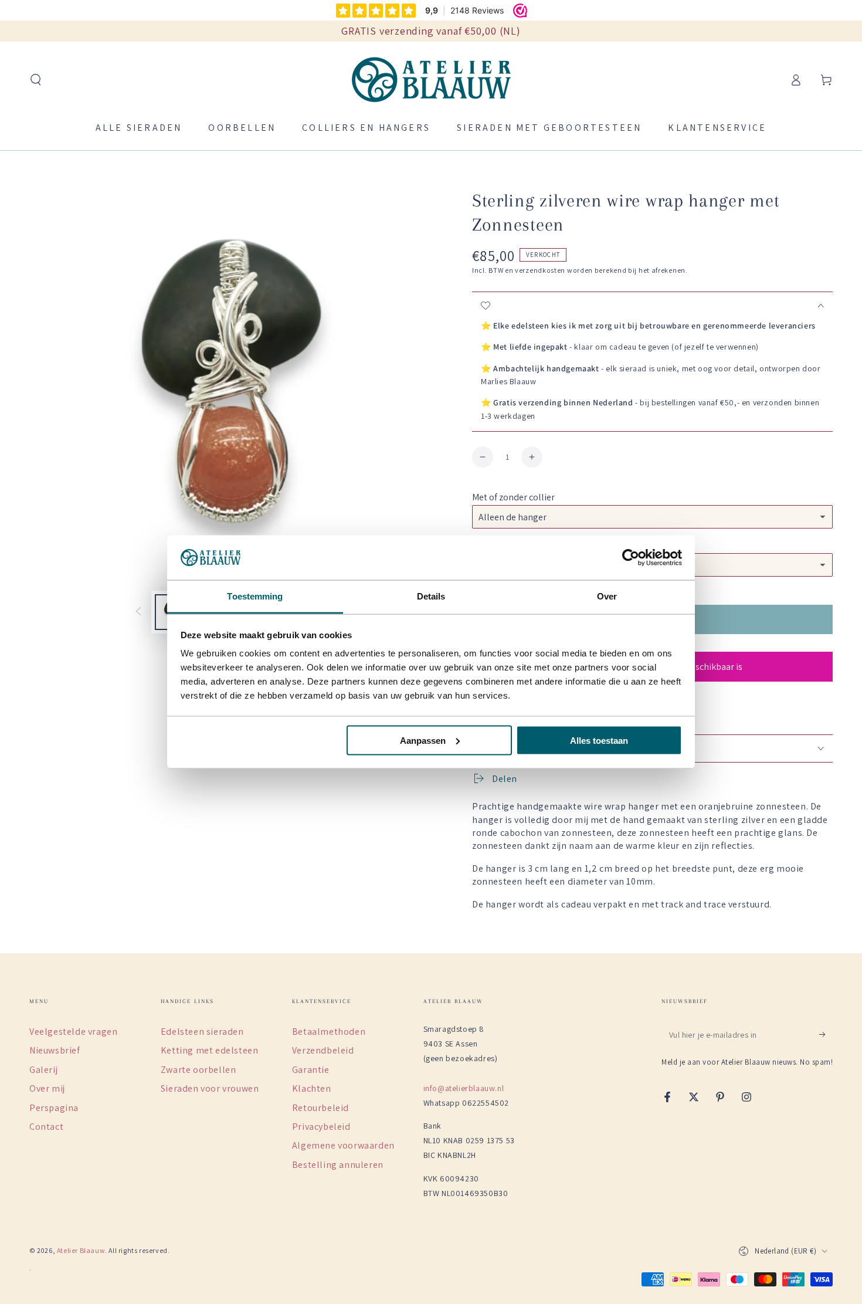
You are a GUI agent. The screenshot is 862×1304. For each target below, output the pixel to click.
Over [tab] (607, 596)
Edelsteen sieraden (202, 1031)
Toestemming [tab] (255, 596)
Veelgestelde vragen (73, 1031)
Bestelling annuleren (338, 1165)
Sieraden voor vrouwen (210, 1088)
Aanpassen (423, 740)
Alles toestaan (599, 740)
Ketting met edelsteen (210, 1050)
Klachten (311, 1088)
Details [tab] (431, 596)
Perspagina (54, 1108)
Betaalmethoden (328, 1031)
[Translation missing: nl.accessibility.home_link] (431, 79)
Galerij (43, 1069)
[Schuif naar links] (138, 612)
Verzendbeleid (323, 1050)
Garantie (311, 1069)
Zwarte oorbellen (198, 1069)
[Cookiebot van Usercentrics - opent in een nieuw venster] (630, 558)
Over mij (47, 1088)
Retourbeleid (320, 1108)
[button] (36, 80)
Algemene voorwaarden (343, 1145)
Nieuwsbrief (54, 1050)
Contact (46, 1126)
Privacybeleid (321, 1126)
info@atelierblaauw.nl (463, 1088)
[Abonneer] (826, 1035)
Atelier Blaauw (81, 1250)
